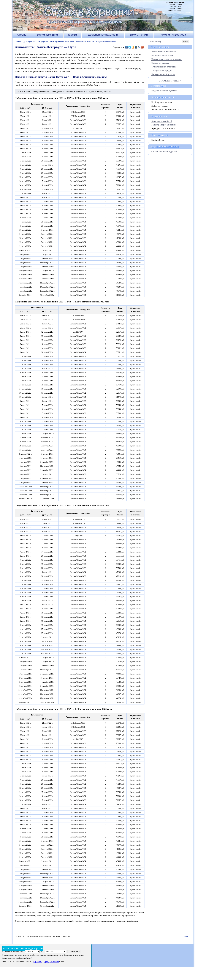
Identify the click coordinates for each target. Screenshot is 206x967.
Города (72, 34)
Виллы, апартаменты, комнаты (166, 59)
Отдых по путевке (160, 63)
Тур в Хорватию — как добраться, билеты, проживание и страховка (48, 41)
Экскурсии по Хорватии (163, 74)
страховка (37, 961)
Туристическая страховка (163, 67)
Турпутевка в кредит (161, 70)
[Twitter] (129, 47)
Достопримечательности (103, 34)
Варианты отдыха (47, 34)
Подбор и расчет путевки (164, 90)
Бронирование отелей (162, 55)
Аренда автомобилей (161, 121)
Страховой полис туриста (164, 151)
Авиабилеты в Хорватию (85, 41)
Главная (18, 41)
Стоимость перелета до (12, 951)
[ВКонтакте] (126, 47)
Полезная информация (173, 34)
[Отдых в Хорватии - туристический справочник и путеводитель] (103, 17)
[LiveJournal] (139, 47)
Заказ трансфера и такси (163, 125)
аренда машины (51, 961)
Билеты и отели (139, 34)
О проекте (185, 936)
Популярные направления (106, 41)
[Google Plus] (142, 47)
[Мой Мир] (136, 47)
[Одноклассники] (133, 47)
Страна (21, 34)
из (42, 951)
